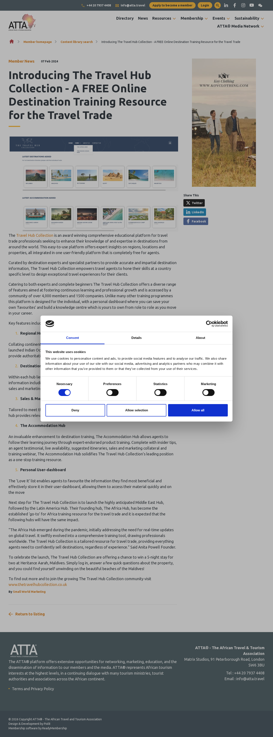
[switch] (112, 392)
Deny (75, 410)
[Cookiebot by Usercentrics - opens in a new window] (209, 324)
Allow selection (136, 410)
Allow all (198, 410)
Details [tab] (136, 338)
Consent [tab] (72, 338)
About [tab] (200, 338)
